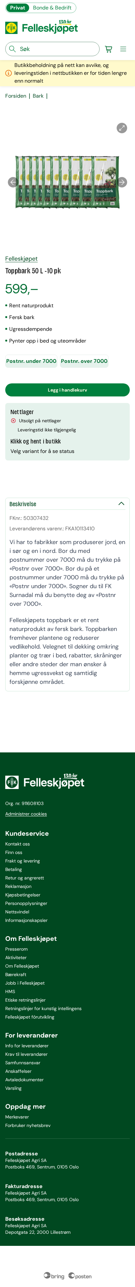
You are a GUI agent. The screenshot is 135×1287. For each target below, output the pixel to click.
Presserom (16, 949)
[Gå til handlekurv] (108, 49)
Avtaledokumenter (24, 1080)
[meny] (123, 49)
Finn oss (13, 852)
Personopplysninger (26, 903)
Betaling (13, 869)
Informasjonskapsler (26, 920)
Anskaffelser (18, 1071)
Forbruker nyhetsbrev (27, 1125)
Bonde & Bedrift (52, 7)
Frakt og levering (22, 861)
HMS (10, 991)
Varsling (13, 1088)
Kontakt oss (17, 844)
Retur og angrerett (24, 878)
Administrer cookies (26, 813)
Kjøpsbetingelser (22, 895)
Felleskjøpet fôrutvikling (29, 1017)
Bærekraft (15, 974)
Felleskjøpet (21, 259)
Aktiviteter (16, 957)
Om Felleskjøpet (22, 966)
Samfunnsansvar (22, 1063)
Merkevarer (17, 1117)
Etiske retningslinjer (25, 1000)
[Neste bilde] (122, 182)
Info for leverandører (26, 1046)
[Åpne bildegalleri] (122, 128)
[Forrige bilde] (13, 182)
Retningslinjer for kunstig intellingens (43, 1008)
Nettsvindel (17, 912)
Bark (38, 96)
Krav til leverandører (26, 1054)
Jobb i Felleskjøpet (25, 983)
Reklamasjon (18, 886)
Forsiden (15, 96)
